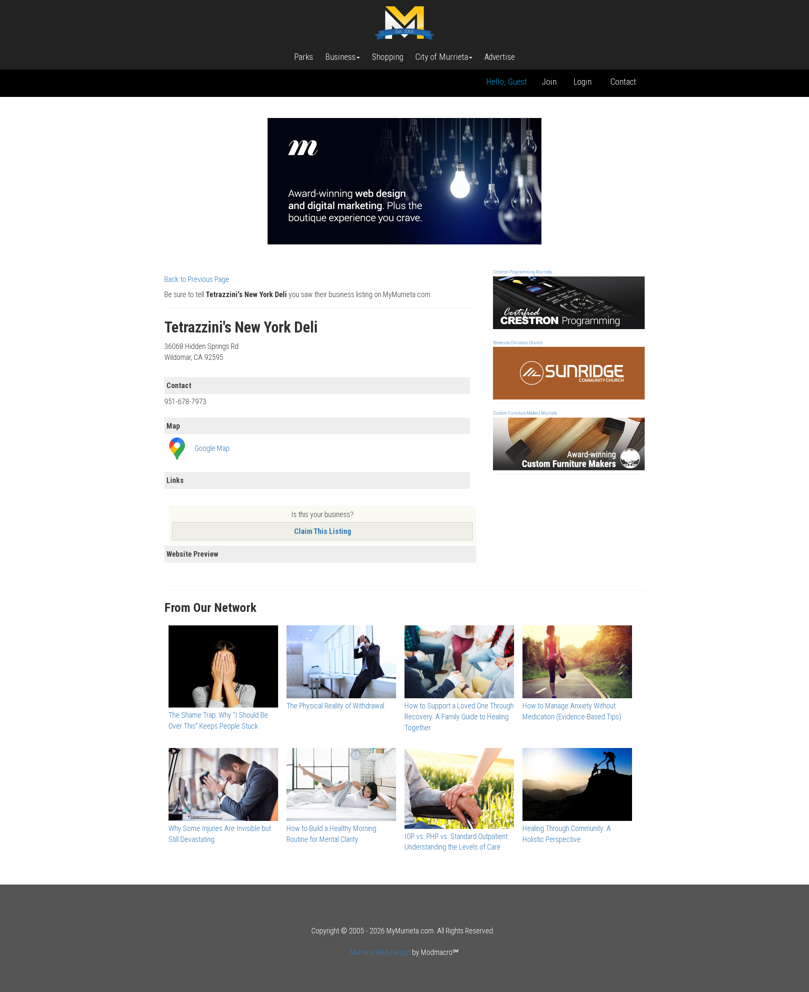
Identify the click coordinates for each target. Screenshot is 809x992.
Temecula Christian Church (518, 343)
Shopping (387, 57)
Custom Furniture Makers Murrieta (525, 413)
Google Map (212, 448)
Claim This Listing (322, 531)
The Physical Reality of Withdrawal (335, 705)
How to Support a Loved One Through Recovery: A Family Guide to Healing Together (459, 716)
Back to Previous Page (196, 279)
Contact (623, 82)
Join (549, 82)
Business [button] (340, 57)
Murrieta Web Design (380, 952)
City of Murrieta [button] (441, 57)
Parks (303, 57)
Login (582, 82)
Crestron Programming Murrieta (522, 272)
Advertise (500, 57)
